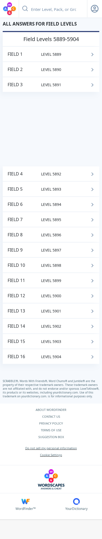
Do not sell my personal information (51, 448)
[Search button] (25, 8)
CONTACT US (51, 416)
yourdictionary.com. (66, 392)
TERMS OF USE (51, 430)
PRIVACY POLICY (51, 423)
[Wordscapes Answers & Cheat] (9, 8)
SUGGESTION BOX (51, 437)
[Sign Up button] (94, 8)
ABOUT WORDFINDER (51, 410)
